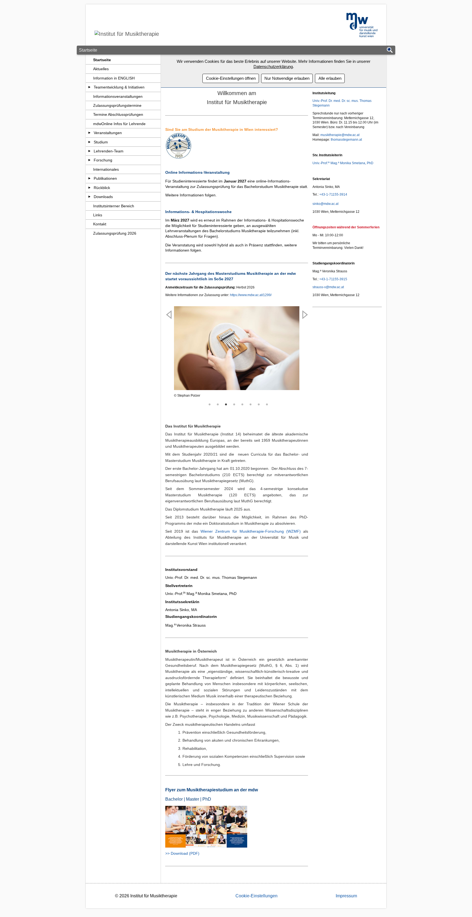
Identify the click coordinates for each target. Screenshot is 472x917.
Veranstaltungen (108, 133)
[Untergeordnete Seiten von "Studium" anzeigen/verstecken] (89, 142)
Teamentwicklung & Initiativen (119, 87)
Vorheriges (169, 362)
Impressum (346, 896)
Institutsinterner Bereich (113, 206)
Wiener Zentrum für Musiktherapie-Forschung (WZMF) (250, 531)
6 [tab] (250, 404)
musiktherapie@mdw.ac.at (339, 135)
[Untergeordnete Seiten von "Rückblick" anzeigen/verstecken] (89, 187)
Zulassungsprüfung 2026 (114, 233)
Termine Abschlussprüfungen (118, 114)
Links (97, 215)
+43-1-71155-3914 (333, 194)
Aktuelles (101, 69)
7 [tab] (259, 404)
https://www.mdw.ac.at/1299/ (251, 295)
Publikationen (105, 178)
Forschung (103, 160)
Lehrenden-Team (108, 151)
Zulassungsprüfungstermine (117, 105)
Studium (101, 142)
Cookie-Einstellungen (256, 896)
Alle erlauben (329, 78)
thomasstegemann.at (346, 139)
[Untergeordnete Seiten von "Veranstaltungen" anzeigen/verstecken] (89, 132)
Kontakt (99, 224)
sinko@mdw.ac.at (325, 204)
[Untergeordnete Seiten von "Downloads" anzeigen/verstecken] (89, 196)
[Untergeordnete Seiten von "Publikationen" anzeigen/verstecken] (89, 178)
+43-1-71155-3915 (333, 279)
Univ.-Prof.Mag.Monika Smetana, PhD (342, 163)
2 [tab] (218, 404)
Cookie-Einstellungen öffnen (231, 78)
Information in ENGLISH (114, 78)
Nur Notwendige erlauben (286, 78)
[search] (389, 50)
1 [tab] (210, 404)
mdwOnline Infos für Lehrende (119, 124)
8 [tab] (267, 404)
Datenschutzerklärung (273, 66)
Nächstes (304, 362)
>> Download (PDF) (182, 853)
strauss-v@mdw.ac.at (328, 287)
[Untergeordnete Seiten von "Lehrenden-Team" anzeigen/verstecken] (89, 151)
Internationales (106, 169)
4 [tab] (234, 404)
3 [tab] (226, 404)
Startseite (102, 60)
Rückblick (102, 187)
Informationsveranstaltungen (118, 96)
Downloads (103, 196)
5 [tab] (242, 404)
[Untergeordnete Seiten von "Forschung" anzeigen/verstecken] (89, 160)
